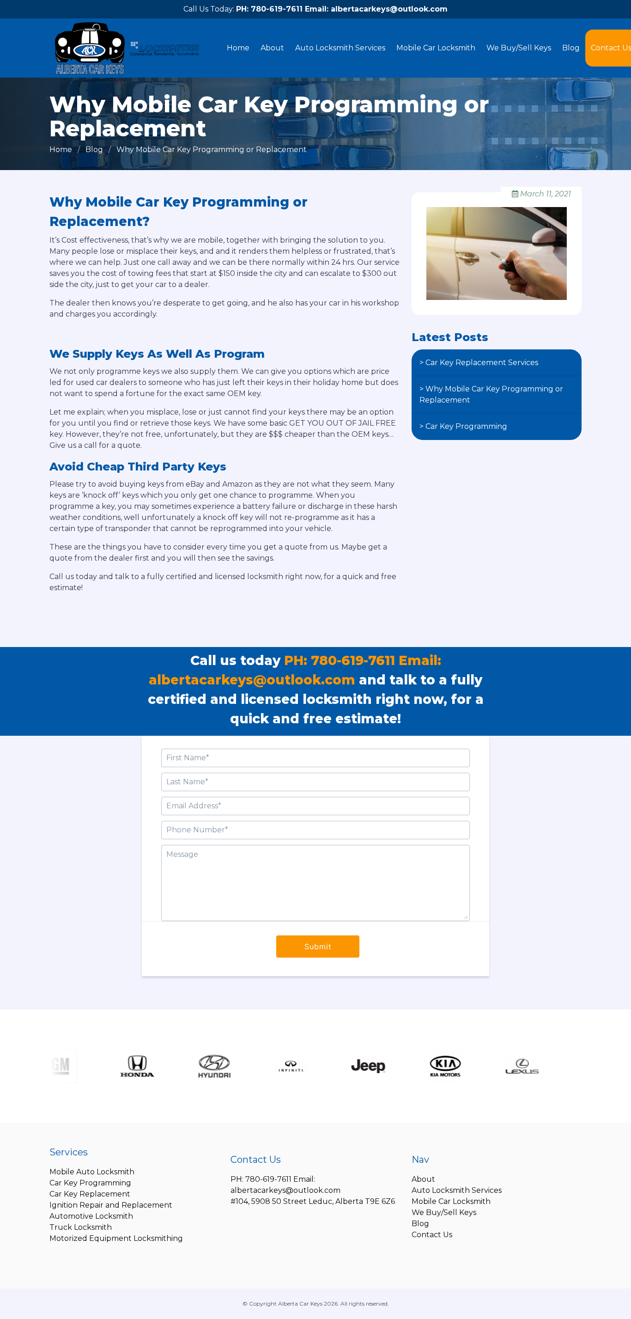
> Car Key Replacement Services (478, 362)
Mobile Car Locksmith (435, 47)
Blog (571, 47)
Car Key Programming (90, 1183)
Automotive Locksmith (91, 1216)
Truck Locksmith (80, 1227)
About (272, 47)
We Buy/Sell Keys (518, 47)
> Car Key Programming (463, 426)
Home (238, 47)
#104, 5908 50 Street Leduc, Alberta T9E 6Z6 (313, 1201)
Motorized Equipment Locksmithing (116, 1238)
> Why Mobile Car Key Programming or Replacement (491, 394)
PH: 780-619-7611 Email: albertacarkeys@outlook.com (342, 9)
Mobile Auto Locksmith (91, 1171)
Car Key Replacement (89, 1194)
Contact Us (432, 1234)
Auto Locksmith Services (340, 47)
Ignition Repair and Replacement (110, 1205)
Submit (318, 946)
